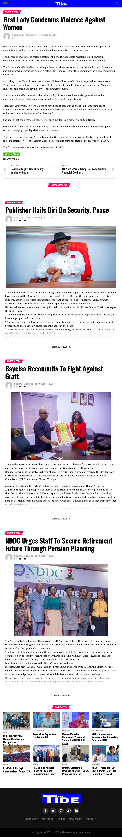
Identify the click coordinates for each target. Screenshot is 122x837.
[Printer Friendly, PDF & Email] (11, 154)
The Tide (21, 220)
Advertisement (31, 819)
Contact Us (47, 819)
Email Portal (91, 819)
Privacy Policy (75, 819)
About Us (60, 819)
